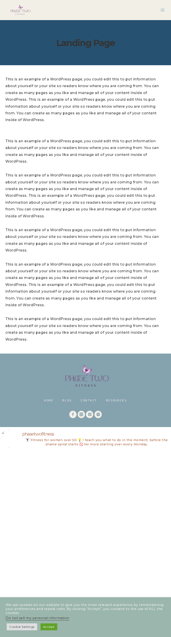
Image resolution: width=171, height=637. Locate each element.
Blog (67, 400)
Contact (89, 400)
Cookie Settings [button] (22, 627)
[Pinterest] (89, 414)
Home (48, 400)
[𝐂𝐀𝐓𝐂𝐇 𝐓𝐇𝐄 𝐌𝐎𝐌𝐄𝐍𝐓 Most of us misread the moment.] (41, 476)
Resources (116, 400)
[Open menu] (162, 9)
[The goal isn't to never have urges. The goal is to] (129, 527)
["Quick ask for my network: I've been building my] (41, 578)
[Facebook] (73, 414)
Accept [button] (49, 627)
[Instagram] (81, 414)
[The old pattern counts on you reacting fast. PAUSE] (129, 476)
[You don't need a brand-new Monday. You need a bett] (41, 527)
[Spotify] (98, 414)
